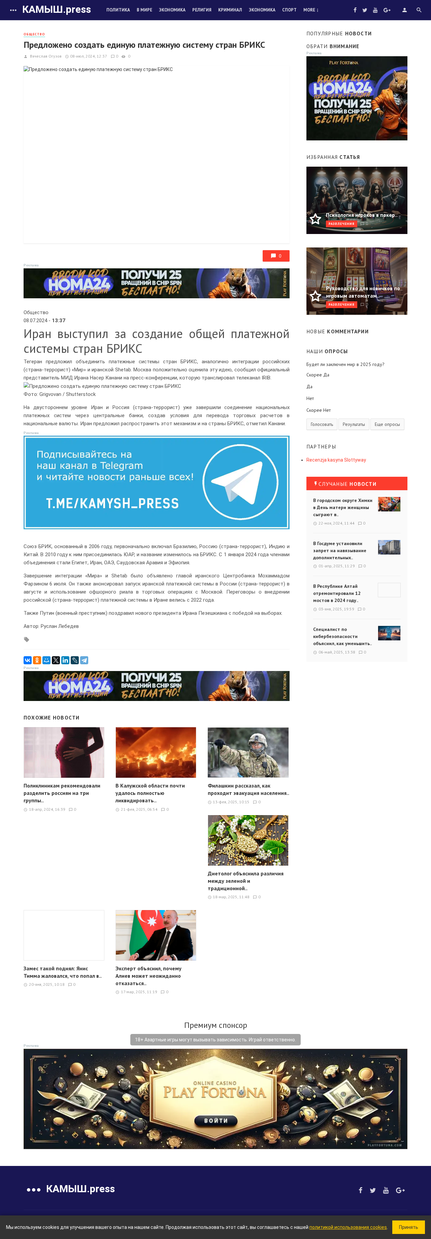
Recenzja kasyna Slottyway (336, 460)
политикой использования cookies (348, 1227)
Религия (201, 10)
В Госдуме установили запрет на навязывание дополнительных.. (339, 550)
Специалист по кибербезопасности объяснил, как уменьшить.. (342, 636)
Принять (408, 1227)
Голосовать (322, 424)
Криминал (230, 10)
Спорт (289, 10)
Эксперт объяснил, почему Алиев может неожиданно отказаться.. (148, 975)
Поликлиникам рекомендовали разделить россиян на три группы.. (62, 793)
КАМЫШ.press (56, 9)
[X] (56, 660)
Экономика (172, 10)
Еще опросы (387, 424)
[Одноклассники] (37, 660)
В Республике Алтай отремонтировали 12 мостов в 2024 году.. (337, 593)
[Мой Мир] (46, 660)
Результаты (354, 424)
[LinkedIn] (65, 660)
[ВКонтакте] (28, 660)
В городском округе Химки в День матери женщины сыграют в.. (342, 507)
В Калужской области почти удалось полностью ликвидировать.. (150, 793)
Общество (34, 34)
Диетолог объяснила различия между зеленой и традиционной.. (246, 881)
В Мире (144, 10)
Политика (118, 10)
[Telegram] (84, 660)
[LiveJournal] (75, 660)
